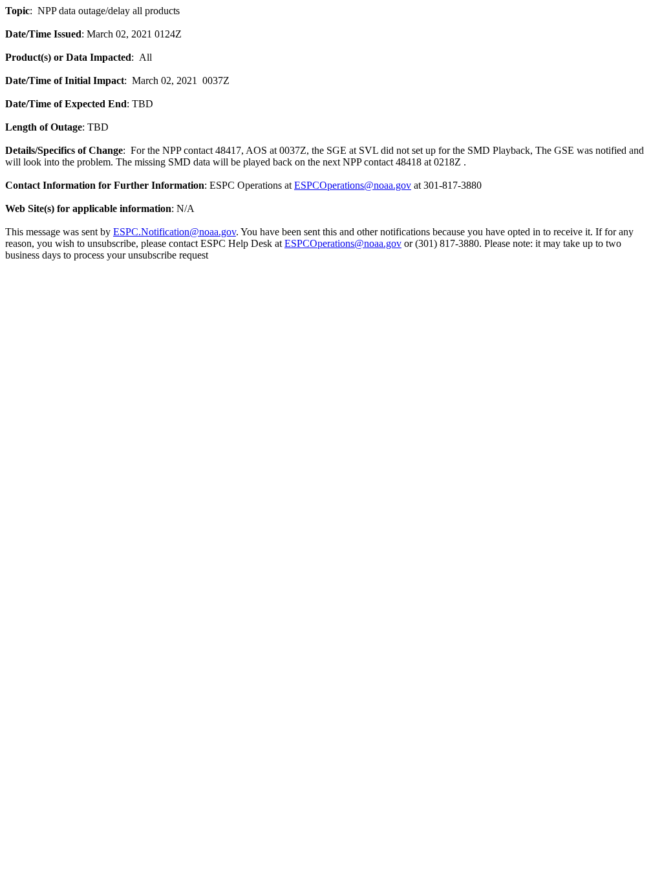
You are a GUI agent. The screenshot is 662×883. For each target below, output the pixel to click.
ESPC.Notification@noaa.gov (174, 231)
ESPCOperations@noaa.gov (352, 185)
